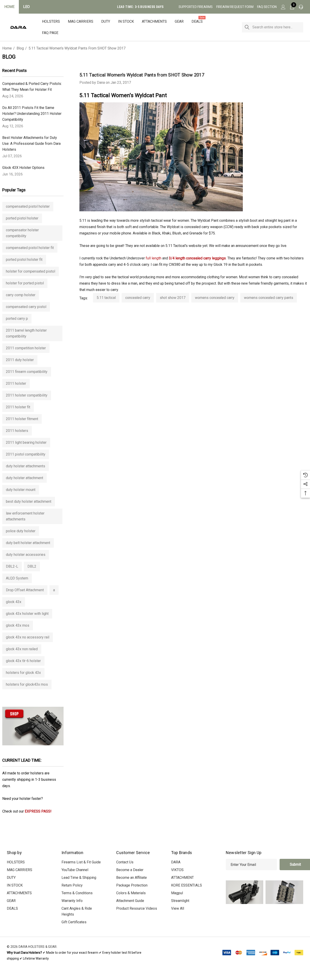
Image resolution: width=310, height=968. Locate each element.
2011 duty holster (20, 360)
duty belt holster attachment (28, 543)
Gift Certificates (74, 922)
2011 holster (16, 383)
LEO (26, 7)
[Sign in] (282, 7)
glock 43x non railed (22, 649)
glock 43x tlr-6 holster (23, 661)
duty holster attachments (25, 466)
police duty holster (20, 531)
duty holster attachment (24, 478)
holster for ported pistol (25, 283)
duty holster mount (20, 490)
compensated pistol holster (28, 206)
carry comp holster (20, 295)
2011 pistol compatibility (25, 454)
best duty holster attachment (28, 501)
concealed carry (137, 298)
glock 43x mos (17, 625)
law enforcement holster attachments (25, 516)
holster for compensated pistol (30, 271)
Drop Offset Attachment (25, 590)
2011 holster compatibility (26, 395)
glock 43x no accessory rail (27, 637)
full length (153, 258)
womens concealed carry (214, 298)
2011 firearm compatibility (26, 371)
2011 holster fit (18, 407)
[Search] (247, 27)
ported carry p (17, 318)
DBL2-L (12, 566)
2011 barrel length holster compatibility (26, 333)
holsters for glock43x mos (27, 684)
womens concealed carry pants (268, 298)
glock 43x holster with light (27, 613)
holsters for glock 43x (23, 672)
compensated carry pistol (26, 307)
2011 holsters (17, 431)
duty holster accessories (25, 554)
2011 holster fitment (22, 419)
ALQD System (17, 578)
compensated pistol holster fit (30, 248)
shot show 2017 (172, 298)
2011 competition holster (26, 348)
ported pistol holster (22, 218)
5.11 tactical (106, 298)
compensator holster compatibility (22, 233)
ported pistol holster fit (24, 259)
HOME (9, 7)
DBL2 (31, 566)
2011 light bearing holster (26, 442)
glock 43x (13, 602)
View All (177, 908)
